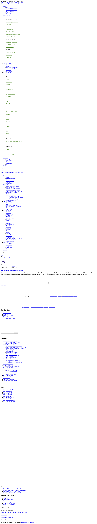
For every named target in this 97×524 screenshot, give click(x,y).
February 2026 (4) (10, 397)
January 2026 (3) (9, 398)
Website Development (10, 52)
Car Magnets (8, 114)
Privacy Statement (25, 522)
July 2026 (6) (9, 391)
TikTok (11, 361)
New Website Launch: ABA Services (11, 491)
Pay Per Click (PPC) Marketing (12, 31)
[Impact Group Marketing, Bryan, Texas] (44, 458)
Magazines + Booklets (10, 94)
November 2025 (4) (10, 401)
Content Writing (9, 57)
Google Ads (9, 356)
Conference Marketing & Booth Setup (13, 111)
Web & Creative (8, 367)
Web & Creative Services (9, 318)
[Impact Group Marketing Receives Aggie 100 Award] (45, 483)
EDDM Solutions (9, 89)
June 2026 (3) (9, 392)
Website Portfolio (14, 371)
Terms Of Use (33, 522)
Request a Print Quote (10, 154)
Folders (7, 119)
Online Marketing (9, 29)
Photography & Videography (13, 366)
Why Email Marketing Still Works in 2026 (13, 492)
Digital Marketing (26, 307)
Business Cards (9, 82)
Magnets (8, 121)
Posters (7, 128)
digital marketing (54, 296)
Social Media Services (8, 315)
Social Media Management (11, 42)
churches (64, 296)
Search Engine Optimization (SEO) (13, 34)
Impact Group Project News (13, 342)
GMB (75, 296)
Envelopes (8, 91)
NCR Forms (8, 96)
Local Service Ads (9, 26)
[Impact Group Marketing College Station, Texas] (12, 2)
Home (2, 257)
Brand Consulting (8, 365)
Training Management (8, 316)
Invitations (8, 98)
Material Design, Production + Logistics (14, 141)
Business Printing (7, 313)
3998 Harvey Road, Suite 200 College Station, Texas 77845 (14, 512)
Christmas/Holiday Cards (11, 86)
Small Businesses (11, 357)
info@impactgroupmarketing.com (8, 517)
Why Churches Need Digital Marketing (12, 270)
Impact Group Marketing (10, 341)
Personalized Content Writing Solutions (39, 307)
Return (13, 266)
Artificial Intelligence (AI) (10, 380)
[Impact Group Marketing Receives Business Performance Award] (52, 483)
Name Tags (8, 123)
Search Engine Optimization (9, 503)
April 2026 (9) (9, 394)
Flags (7, 116)
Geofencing (8, 24)
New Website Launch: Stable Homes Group (13, 488)
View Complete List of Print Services (13, 151)
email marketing (70, 296)
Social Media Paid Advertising (12, 44)
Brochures (8, 84)
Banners (7, 79)
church (59, 296)
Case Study (6, 378)
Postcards (8, 101)
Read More (3, 285)
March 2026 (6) (9, 396)
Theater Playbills (9, 103)
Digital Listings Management (12, 22)
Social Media (52, 307)
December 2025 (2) (10, 400)
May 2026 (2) (9, 393)
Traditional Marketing (9, 379)
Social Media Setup (10, 47)
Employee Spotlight (11, 343)
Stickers (7, 133)
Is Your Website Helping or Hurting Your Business (14, 490)
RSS (4, 389)
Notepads (8, 126)
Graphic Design (9, 55)
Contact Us (8, 149)
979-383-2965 (4, 515)
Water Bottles (8, 135)
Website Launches (14, 373)
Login (2, 171)
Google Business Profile (12, 355)
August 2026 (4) (9, 389)
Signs (7, 131)
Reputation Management (11, 36)
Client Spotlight (8, 375)
